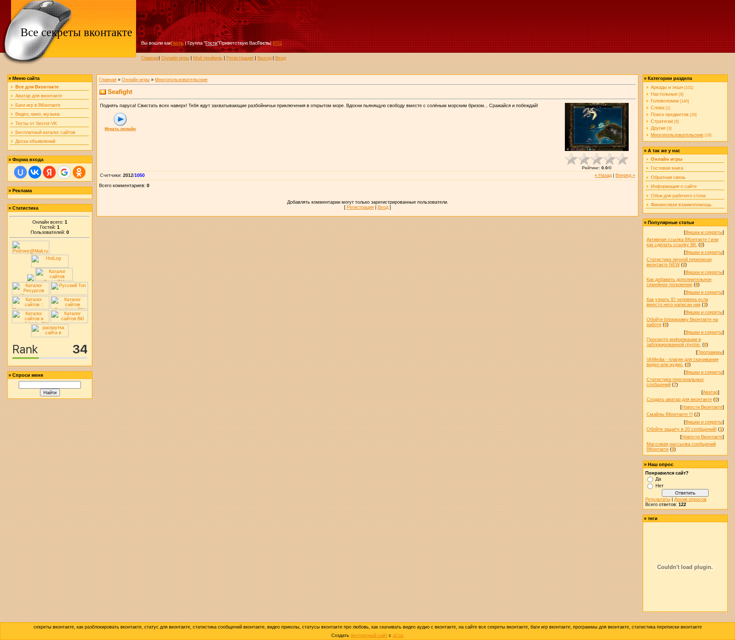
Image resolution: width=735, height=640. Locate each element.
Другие (658, 128)
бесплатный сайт (368, 635)
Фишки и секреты (704, 232)
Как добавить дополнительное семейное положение (679, 282)
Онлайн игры (175, 57)
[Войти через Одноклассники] (79, 172)
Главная (150, 57)
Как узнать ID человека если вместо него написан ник (677, 302)
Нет (659, 485)
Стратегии (662, 121)
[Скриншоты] (597, 127)
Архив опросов (690, 499)
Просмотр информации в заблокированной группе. (674, 342)
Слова (657, 107)
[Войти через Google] (64, 172)
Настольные (664, 94)
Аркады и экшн (667, 87)
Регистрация (240, 57)
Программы (710, 352)
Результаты (657, 499)
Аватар (710, 392)
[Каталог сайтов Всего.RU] (54, 279)
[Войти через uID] (20, 172)
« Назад (603, 175)
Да (658, 478)
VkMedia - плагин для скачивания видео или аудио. (682, 362)
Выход (264, 57)
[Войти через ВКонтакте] (34, 172)
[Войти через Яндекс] (49, 172)
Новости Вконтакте (702, 407)
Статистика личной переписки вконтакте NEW (679, 262)
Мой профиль (207, 57)
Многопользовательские (181, 79)
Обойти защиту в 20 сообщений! (682, 429)
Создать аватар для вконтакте (679, 399)
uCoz (398, 635)
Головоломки (665, 100)
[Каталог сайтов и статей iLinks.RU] (30, 321)
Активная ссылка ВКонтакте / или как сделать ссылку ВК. (682, 242)
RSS (277, 43)
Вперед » (625, 175)
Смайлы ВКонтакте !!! (670, 414)
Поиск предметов (670, 114)
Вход (280, 57)
